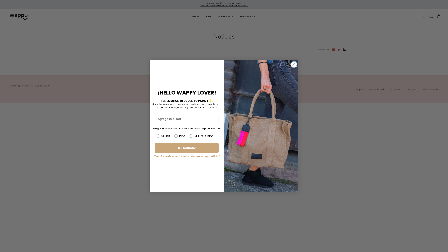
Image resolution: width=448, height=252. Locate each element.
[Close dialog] (294, 64)
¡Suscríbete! (187, 148)
